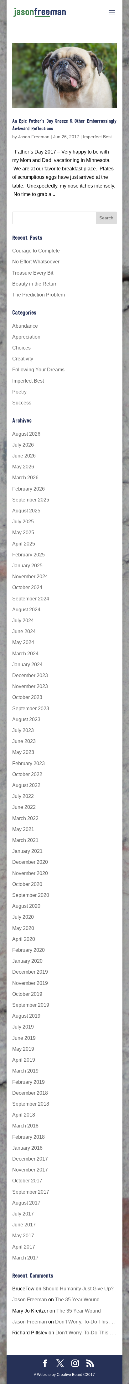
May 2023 (23, 752)
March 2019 (25, 1070)
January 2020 (27, 961)
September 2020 (30, 895)
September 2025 (30, 499)
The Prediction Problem (38, 294)
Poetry (19, 391)
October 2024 (27, 587)
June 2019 (24, 1038)
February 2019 (28, 1082)
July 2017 (23, 1213)
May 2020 (23, 928)
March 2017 (25, 1257)
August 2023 (26, 719)
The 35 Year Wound (77, 1299)
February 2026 (28, 488)
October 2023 (27, 697)
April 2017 (23, 1247)
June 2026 (24, 455)
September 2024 (30, 598)
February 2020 (28, 950)
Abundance (25, 326)
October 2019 (27, 994)
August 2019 (26, 1016)
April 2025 (23, 543)
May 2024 (23, 642)
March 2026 (25, 477)
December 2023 (30, 675)
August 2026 (26, 434)
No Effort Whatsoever (35, 261)
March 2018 (25, 1125)
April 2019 (23, 1060)
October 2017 (27, 1180)
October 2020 (27, 884)
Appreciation (26, 337)
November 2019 (30, 983)
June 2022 (24, 807)
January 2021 (27, 851)
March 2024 (25, 653)
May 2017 (23, 1235)
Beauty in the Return (35, 283)
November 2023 (30, 686)
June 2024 (24, 631)
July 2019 (23, 1026)
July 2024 (23, 620)
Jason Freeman (33, 136)
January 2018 (27, 1148)
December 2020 (30, 862)
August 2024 (26, 609)
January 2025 (27, 565)
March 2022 (25, 818)
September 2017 (30, 1192)
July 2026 (23, 444)
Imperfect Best (97, 136)
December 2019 (30, 972)
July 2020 (23, 917)
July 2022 (23, 796)
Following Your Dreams (38, 369)
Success (21, 402)
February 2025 (28, 554)
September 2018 (30, 1104)
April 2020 (23, 939)
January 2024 (27, 664)
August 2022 (26, 785)
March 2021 (25, 840)
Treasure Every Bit (32, 273)
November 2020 (30, 873)
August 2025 (26, 510)
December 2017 (30, 1158)
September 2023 (30, 708)
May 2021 (23, 829)
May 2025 (23, 532)
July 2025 (23, 521)
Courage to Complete (36, 250)
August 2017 (26, 1202)
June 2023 (24, 741)
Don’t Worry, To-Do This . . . (85, 1321)
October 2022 (27, 774)
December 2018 (30, 1093)
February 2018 (28, 1137)
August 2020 (26, 906)
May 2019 (23, 1049)
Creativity (22, 358)
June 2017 (24, 1224)
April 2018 (23, 1114)
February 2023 (28, 763)
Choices (21, 347)
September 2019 (30, 1005)
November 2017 (30, 1169)
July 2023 (23, 730)
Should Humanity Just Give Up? (78, 1288)
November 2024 (30, 576)
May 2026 (23, 466)
